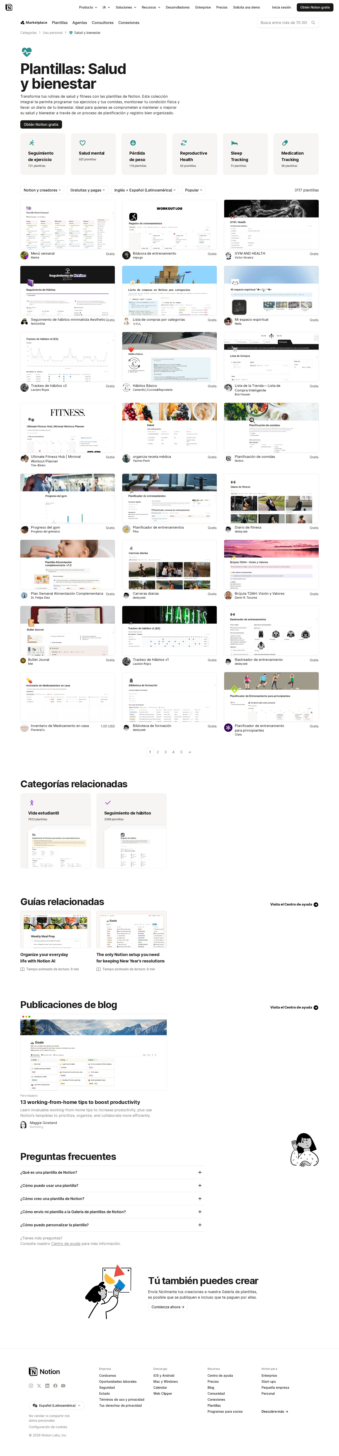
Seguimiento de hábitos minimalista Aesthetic (68, 319)
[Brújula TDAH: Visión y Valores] (271, 564)
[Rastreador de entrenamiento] (271, 631)
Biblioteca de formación (152, 726)
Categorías (28, 33)
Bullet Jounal (38, 659)
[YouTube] (63, 1386)
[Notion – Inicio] (9, 7)
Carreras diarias (146, 593)
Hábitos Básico (145, 385)
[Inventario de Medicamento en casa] (67, 697)
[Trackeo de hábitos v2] (67, 357)
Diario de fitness (248, 527)
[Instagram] (31, 1386)
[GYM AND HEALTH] (271, 224)
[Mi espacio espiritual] (271, 290)
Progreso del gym (45, 527)
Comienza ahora (168, 1307)
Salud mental (92, 153)
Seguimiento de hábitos (127, 813)
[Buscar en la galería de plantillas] (313, 22)
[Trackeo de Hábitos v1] (169, 631)
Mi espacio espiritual (251, 319)
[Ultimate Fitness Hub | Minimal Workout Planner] (67, 427)
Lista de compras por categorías (159, 319)
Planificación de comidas (255, 456)
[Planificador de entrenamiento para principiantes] (271, 697)
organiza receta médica (152, 456)
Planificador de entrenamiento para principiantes (259, 728)
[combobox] (288, 23)
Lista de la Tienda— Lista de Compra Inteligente (257, 387)
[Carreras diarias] (169, 564)
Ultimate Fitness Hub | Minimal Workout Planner (56, 458)
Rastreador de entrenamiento (259, 659)
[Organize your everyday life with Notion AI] (55, 929)
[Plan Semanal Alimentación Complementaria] (67, 564)
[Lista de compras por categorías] (169, 290)
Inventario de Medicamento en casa (60, 726)
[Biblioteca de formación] (169, 697)
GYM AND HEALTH (250, 253)
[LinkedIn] (47, 1386)
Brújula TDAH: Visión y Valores (260, 593)
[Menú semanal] (67, 224)
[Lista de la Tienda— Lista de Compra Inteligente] (271, 357)
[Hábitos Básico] (169, 357)
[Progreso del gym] (67, 498)
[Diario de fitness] (271, 498)
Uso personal (52, 33)
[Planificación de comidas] (271, 427)
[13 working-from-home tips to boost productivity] (93, 1052)
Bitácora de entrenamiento (154, 253)
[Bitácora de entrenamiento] (169, 224)
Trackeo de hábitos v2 (49, 385)
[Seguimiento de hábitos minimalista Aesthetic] (67, 290)
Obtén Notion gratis (41, 124)
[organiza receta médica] (169, 427)
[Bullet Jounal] (67, 631)
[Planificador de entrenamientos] (169, 498)
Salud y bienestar (87, 33)
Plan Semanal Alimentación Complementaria (67, 593)
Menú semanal (43, 253)
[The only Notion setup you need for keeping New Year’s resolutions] (131, 929)
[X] (39, 1386)
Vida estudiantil (43, 813)
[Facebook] (55, 1386)
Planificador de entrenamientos (158, 527)
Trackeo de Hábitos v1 (151, 659)
